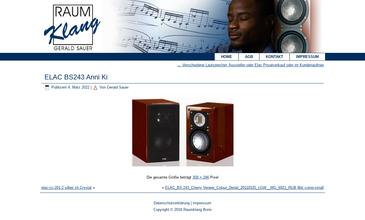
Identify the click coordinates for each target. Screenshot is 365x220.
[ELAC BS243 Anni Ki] (182, 167)
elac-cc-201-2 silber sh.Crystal (66, 187)
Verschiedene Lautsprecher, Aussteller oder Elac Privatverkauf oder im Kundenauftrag (250, 65)
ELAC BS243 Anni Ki (76, 77)
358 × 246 (200, 177)
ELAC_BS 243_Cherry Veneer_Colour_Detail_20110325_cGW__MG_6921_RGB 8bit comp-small (244, 187)
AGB (249, 57)
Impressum (307, 57)
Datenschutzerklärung (172, 203)
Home (226, 57)
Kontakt (274, 57)
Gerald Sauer (118, 87)
